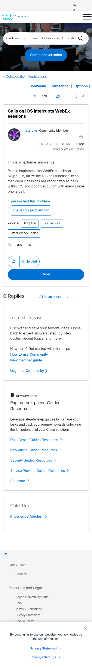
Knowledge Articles (26, 516)
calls (19, 245)
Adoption (30, 223)
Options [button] (81, 86)
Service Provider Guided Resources (37, 470)
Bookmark (38, 86)
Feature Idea (52, 223)
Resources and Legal (25, 588)
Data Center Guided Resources (34, 440)
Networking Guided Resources (33, 450)
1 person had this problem (29, 201)
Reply (46, 274)
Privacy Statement (43, 648)
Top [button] (6, 554)
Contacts (21, 574)
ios (29, 245)
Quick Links (17, 565)
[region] (46, 644)
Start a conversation (46, 55)
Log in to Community (27, 370)
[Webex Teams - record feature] (75, 297)
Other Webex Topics (24, 233)
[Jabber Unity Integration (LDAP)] (67, 297)
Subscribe (60, 86)
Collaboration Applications (26, 76)
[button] (14, 261)
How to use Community (29, 354)
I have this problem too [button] (31, 210)
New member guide (26, 360)
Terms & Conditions (28, 609)
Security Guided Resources (31, 460)
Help (18, 603)
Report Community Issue (32, 597)
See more (17, 481)
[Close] (85, 628)
